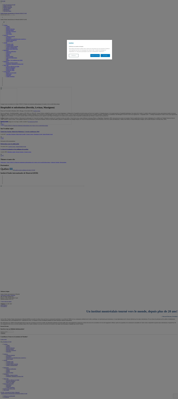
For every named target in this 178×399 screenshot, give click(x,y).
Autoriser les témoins (95, 55)
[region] (89, 49)
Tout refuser (105, 55)
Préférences (74, 55)
